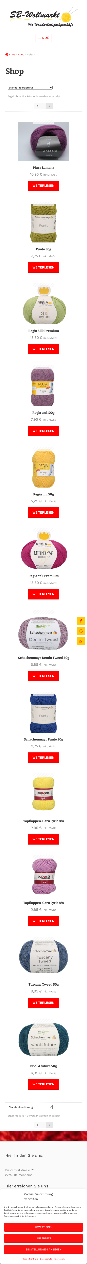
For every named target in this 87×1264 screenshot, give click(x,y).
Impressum (59, 1259)
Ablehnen (43, 1238)
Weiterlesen (43, 185)
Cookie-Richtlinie (30, 1259)
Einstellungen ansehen (44, 1249)
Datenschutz (46, 1259)
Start (12, 54)
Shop (21, 54)
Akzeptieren (43, 1227)
